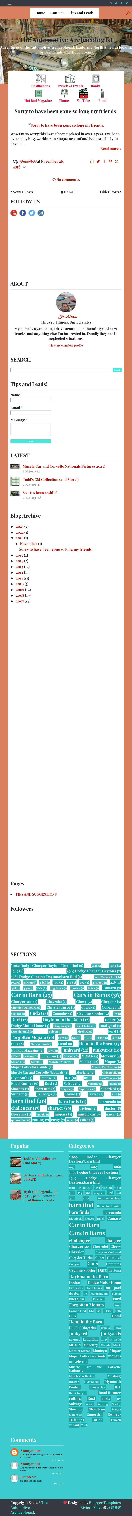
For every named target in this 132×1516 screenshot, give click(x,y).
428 (13, 988)
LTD (14, 1056)
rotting (38, 1119)
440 (26, 988)
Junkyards (103, 1050)
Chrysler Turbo (58, 1007)
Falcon (53, 1031)
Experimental (20, 1031)
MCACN (87, 1056)
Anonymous (30, 1450)
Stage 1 (65, 1089)
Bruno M (27, 1476)
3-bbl (42, 982)
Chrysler (108, 1001)
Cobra (85, 1007)
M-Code (69, 1056)
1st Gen (28, 982)
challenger (21, 1108)
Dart (15, 1019)
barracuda (107, 1101)
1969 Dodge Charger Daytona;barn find (44, 976)
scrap (70, 1120)
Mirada (16, 1062)
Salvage (70, 1083)
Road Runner (22, 1083)
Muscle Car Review (104, 1067)
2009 (20, 589)
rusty (55, 1119)
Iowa (51, 1050)
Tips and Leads (81, 12)
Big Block (57, 988)
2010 (20, 583)
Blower (75, 988)
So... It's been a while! (40, 492)
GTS (114, 1038)
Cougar (16, 1013)
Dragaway (61, 1026)
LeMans (28, 1056)
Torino (70, 1094)
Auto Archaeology (109, 1198)
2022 (20, 532)
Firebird (83, 1031)
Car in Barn (26, 994)
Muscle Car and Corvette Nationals (37, 1072)
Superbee (85, 1089)
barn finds (69, 1101)
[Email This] (92, 161)
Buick (91, 988)
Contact (57, 12)
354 (68, 982)
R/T (68, 1077)
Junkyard (71, 1050)
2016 (20, 537)
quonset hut (19, 1120)
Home (40, 12)
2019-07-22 (58, 1473)
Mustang (83, 1072)
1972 (14, 982)
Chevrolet (54, 1002)
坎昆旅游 (114, 1507)
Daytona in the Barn (62, 1019)
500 (39, 988)
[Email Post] (23, 166)
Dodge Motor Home (27, 1025)
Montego (87, 1062)
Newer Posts (23, 192)
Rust (48, 1083)
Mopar (110, 1061)
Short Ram (42, 1089)
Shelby (112, 1083)
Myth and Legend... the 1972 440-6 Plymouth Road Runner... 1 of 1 (40, 1196)
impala (40, 1114)
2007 (20, 601)
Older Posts (109, 192)
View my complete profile (66, 345)
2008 (20, 595)
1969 (14, 971)
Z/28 (114, 1094)
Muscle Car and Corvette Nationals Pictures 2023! (64, 466)
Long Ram (48, 1056)
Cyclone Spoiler (90, 1013)
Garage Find (39, 1044)
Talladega (44, 1094)
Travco (93, 1094)
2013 (20, 566)
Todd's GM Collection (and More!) (51, 479)
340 (55, 982)
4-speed (97, 982)
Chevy (81, 1001)
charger (55, 1108)
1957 (94, 966)
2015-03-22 (58, 1483)
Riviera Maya (91, 1507)
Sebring (93, 1083)
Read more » (111, 148)
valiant (85, 1120)
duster (110, 1108)
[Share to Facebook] (105, 161)
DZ (115, 1013)
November (29, 543)
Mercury (108, 1056)
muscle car (87, 1114)
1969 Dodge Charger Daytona (91, 971)
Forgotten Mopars (28, 1037)
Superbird (108, 1089)
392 (82, 982)
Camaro (109, 987)
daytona (85, 1108)
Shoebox (17, 1089)
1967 (112, 966)
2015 (20, 555)
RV (86, 1078)
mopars (61, 1114)
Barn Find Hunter (109, 1206)
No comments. (68, 179)
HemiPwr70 (67, 317)
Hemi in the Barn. (96, 1043)
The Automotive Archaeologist (66, 39)
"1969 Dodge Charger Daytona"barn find (44, 965)
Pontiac (46, 1078)
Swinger (17, 1094)
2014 (20, 560)
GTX (15, 1043)
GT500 (99, 1038)
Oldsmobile (109, 1072)
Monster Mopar (59, 1062)
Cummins (60, 1013)
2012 (20, 572)
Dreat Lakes (83, 1026)
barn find (23, 1101)
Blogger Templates (105, 1502)
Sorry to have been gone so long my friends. (66, 111)
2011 (20, 578)
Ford (112, 1031)
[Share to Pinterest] (111, 161)
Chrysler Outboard (24, 1007)
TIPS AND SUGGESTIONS (36, 894)
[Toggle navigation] (9, 3)
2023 (20, 526)
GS (86, 1038)
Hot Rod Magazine (25, 1050)
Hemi (62, 1043)
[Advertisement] (66, 249)
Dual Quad (108, 1026)
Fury (61, 1038)
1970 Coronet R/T (105, 977)
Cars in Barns (92, 994)
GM (74, 1038)
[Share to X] (98, 161)
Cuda (35, 1013)
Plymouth (19, 1077)
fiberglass (18, 1114)
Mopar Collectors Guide (29, 1067)
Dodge (110, 1019)
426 (113, 982)
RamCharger (108, 1078)
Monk (35, 1062)
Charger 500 (22, 1001)
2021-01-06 (58, 1460)
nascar (111, 1114)
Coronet (109, 1007)
